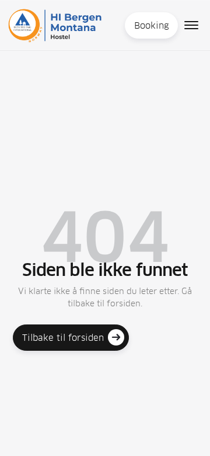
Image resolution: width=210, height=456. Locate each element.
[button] (191, 25)
